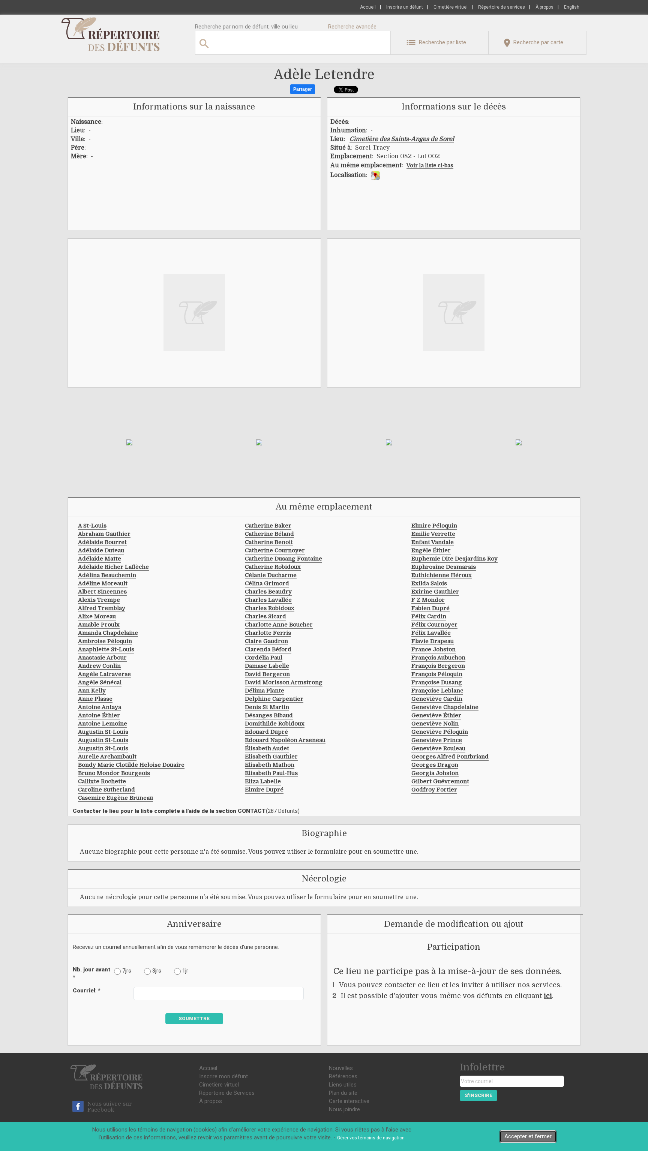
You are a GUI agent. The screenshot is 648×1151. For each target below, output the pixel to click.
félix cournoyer (434, 624)
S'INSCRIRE (478, 1095)
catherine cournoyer (275, 550)
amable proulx (99, 624)
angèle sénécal (100, 682)
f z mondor (428, 599)
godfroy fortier (434, 789)
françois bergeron (438, 665)
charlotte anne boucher (279, 624)
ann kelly (92, 690)
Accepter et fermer (528, 1136)
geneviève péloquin (439, 731)
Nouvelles (341, 1068)
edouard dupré (266, 731)
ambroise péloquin (105, 641)
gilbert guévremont (440, 781)
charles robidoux (269, 608)
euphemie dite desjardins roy (454, 558)
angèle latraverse (104, 674)
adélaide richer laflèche (113, 567)
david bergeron (267, 674)
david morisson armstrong (283, 682)
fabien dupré (430, 608)
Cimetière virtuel (451, 7)
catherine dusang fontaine (283, 558)
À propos (545, 7)
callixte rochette (102, 781)
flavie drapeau (432, 641)
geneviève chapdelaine (444, 707)
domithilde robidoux (274, 723)
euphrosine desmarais (443, 567)
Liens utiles (343, 1084)
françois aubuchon (438, 657)
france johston (433, 649)
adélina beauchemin (107, 575)
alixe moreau (97, 616)
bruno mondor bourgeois (114, 773)
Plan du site (343, 1093)
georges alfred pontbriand (450, 756)
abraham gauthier (104, 534)
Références (343, 1076)
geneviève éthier (436, 715)
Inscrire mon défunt (223, 1076)
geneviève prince (436, 740)
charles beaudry (268, 591)
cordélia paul (263, 657)
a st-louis (92, 525)
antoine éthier (99, 715)
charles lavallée (268, 599)
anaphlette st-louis (106, 649)
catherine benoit (269, 542)
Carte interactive (349, 1101)
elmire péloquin (434, 525)
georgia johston (435, 773)
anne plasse (95, 698)
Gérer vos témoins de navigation (371, 1138)
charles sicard (265, 616)
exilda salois (429, 583)
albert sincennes (102, 591)
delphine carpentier (274, 698)
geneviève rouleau (438, 748)
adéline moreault (103, 583)
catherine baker (268, 525)
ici (548, 996)
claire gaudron (266, 641)
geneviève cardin (436, 698)
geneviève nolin (435, 723)
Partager (302, 89)
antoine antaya (99, 707)
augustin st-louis (103, 731)
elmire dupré (264, 789)
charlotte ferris (268, 632)
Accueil (368, 7)
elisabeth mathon (269, 764)
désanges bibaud (269, 715)
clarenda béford (268, 649)
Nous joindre (344, 1109)
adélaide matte (99, 558)
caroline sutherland (106, 789)
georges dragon (434, 764)
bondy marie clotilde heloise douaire (131, 764)
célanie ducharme (271, 575)
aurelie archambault (107, 756)
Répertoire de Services (227, 1093)
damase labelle (267, 665)
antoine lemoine (102, 723)
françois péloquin (436, 674)
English (571, 7)
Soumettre (194, 1018)
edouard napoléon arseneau (285, 740)
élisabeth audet (267, 748)
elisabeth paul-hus (271, 773)
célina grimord (267, 583)
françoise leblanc (437, 690)
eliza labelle (263, 781)
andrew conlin (99, 665)
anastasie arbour (102, 657)
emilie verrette (433, 534)
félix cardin (428, 616)
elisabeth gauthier (271, 756)
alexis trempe (99, 599)
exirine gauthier (435, 591)
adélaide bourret (102, 542)
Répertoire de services (501, 7)
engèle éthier (431, 550)
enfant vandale (432, 542)
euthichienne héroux (441, 575)
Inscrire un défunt (404, 7)
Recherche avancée (352, 26)
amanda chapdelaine (108, 632)
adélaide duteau (101, 550)
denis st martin (267, 707)
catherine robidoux (273, 567)
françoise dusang (436, 682)
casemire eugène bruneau (115, 797)
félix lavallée (431, 632)
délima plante (264, 690)
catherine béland (269, 534)
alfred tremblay (101, 608)
